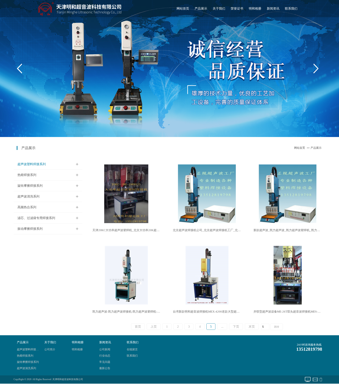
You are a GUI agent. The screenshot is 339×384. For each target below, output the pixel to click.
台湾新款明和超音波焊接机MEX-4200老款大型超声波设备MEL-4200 (209, 311)
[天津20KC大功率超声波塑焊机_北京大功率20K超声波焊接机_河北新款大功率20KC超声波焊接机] (126, 193)
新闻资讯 (273, 8)
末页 (252, 326)
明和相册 (255, 8)
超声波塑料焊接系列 (31, 164)
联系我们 (291, 8)
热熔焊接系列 (26, 175)
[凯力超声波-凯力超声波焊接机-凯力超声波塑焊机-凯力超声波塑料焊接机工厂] (126, 275)
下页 (236, 326)
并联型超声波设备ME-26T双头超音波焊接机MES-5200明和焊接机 (289, 311)
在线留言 (132, 349)
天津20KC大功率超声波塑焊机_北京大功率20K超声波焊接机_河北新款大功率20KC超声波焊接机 (128, 230)
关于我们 (219, 8)
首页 (138, 326)
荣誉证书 (237, 8)
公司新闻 (104, 349)
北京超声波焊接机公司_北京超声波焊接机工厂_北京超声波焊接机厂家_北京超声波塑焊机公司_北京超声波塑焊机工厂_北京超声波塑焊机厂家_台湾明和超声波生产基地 (209, 230)
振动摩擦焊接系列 (30, 228)
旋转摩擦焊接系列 (30, 185)
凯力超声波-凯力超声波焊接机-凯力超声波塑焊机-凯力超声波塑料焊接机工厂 (128, 311)
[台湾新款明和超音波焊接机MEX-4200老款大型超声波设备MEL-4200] (207, 275)
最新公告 (104, 368)
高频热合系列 (26, 207)
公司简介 (49, 349)
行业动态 (104, 355)
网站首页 (183, 8)
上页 (153, 326)
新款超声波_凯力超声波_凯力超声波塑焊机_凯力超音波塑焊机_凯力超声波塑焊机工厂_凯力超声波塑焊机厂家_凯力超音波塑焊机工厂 (289, 230)
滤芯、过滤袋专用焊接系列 (36, 218)
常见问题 (104, 362)
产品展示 (201, 8)
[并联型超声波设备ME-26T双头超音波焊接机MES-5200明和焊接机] (287, 275)
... (222, 326)
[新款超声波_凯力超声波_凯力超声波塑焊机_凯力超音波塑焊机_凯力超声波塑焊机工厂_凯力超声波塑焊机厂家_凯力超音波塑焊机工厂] (287, 193)
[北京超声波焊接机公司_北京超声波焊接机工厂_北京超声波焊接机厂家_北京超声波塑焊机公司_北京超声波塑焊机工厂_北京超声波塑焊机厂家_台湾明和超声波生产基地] (207, 193)
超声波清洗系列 (28, 196)
